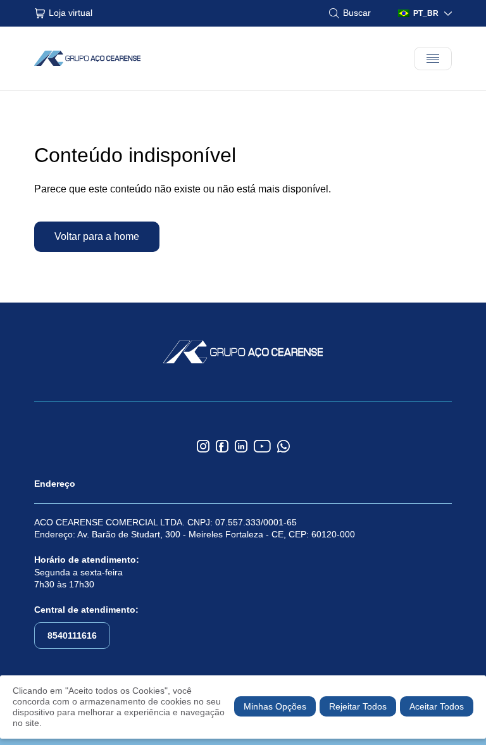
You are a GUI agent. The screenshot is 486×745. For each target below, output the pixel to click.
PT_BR (426, 13)
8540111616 (72, 635)
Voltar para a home (96, 236)
